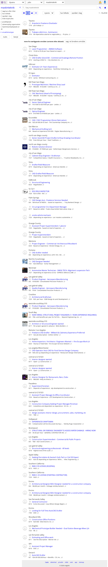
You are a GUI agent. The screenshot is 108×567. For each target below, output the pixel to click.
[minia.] (28, 13)
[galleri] (32, 13)
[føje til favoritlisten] (30, 23)
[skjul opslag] (43, 25)
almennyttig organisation (11, 24)
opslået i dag (7, 16)
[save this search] (105, 8)
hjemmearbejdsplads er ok (10, 28)
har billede (6, 14)
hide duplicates (8, 19)
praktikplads (7, 22)
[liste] (24, 13)
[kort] (36, 13)
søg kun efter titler (9, 11)
